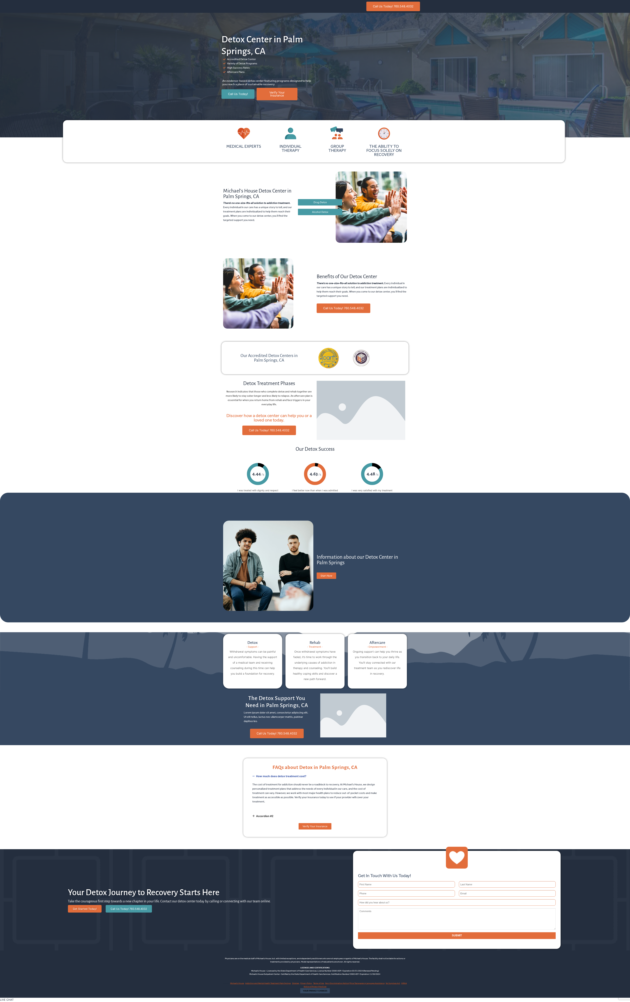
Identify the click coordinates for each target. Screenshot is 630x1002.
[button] (315, 776)
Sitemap (296, 983)
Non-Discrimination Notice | (337, 983)
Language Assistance (375, 983)
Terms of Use (318, 983)
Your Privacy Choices (315, 991)
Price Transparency (358, 983)
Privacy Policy (306, 983)
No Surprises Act (393, 983)
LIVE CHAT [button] (7, 999)
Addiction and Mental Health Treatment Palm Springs (268, 983)
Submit (457, 935)
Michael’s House (237, 983)
